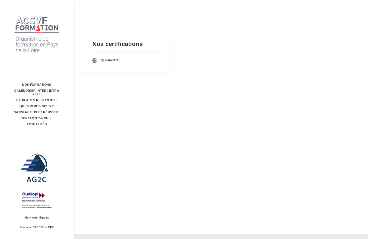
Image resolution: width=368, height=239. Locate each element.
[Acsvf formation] (37, 34)
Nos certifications (117, 43)
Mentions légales (37, 217)
